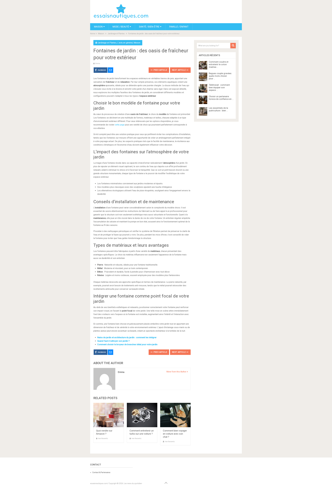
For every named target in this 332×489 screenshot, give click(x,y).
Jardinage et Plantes (107, 42)
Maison (98, 26)
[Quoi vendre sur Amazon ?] (108, 415)
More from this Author (176, 371)
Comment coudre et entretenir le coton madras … (218, 64)
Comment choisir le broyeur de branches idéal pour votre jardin (127, 344)
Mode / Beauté (121, 26)
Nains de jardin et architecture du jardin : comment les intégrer (127, 337)
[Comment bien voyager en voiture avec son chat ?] (175, 415)
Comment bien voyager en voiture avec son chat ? (175, 433)
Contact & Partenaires (101, 472)
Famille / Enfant (178, 26)
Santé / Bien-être (149, 26)
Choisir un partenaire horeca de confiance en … (221, 97)
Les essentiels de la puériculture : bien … (218, 109)
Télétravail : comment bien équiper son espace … (219, 87)
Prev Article (160, 70)
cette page (120, 124)
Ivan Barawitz (103, 438)
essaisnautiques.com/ (99, 483)
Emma (97, 63)
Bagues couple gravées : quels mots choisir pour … (220, 76)
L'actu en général (125, 42)
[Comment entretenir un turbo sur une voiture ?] (142, 415)
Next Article (179, 70)
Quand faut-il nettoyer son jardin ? (113, 341)
